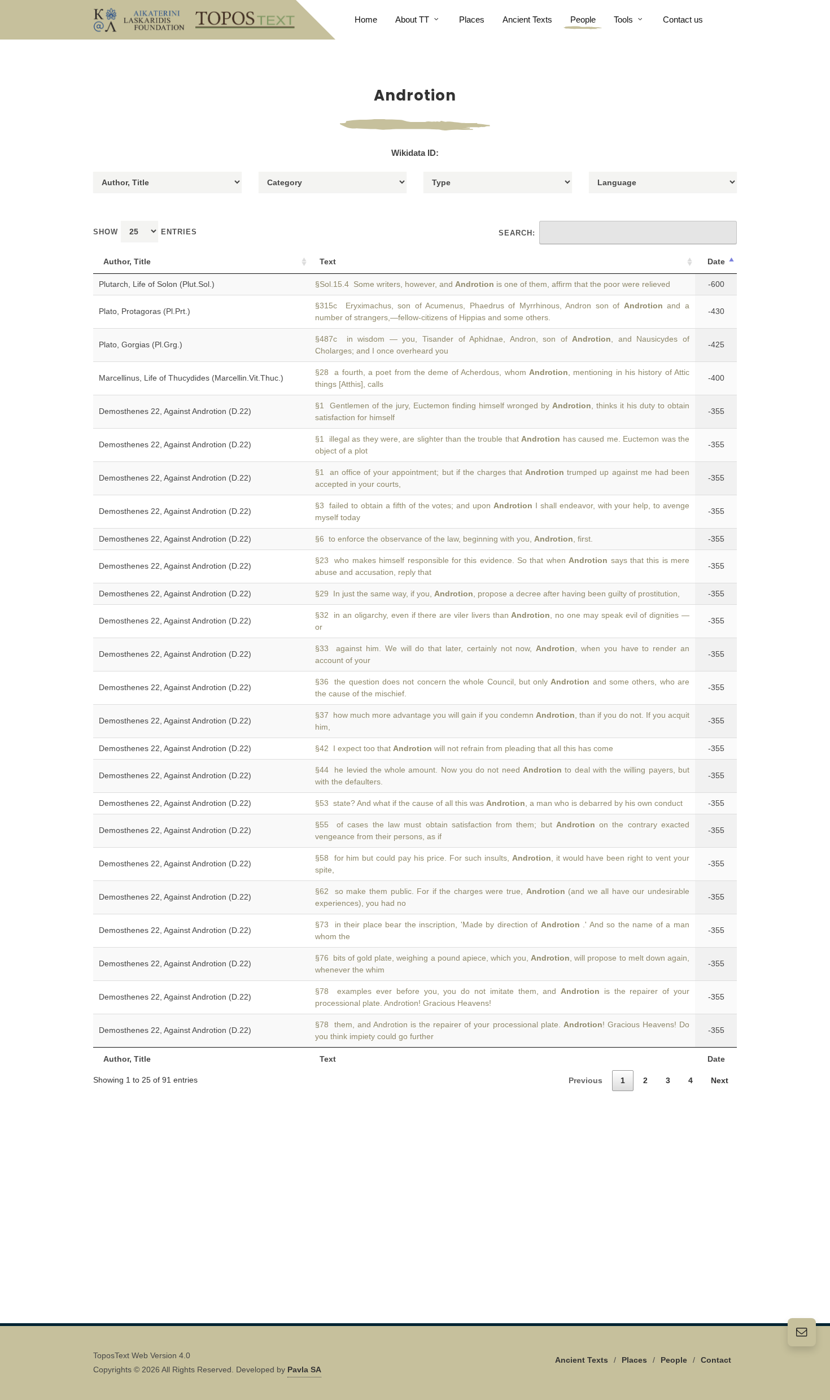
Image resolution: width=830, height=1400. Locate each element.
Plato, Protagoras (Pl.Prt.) (144, 311)
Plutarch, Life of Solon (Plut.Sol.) (157, 284)
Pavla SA (304, 1369)
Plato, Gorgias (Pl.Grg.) (140, 344)
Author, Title (127, 261)
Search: (517, 233)
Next (719, 1080)
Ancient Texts (581, 1359)
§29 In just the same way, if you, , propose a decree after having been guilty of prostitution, (497, 593)
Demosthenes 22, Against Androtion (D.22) (175, 411)
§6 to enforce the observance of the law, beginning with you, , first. (454, 538)
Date (716, 261)
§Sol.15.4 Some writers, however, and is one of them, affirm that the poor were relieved (492, 284)
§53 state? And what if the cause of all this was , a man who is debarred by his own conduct (499, 803)
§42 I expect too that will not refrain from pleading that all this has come (464, 748)
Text (328, 261)
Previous (585, 1080)
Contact (716, 1359)
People (674, 1359)
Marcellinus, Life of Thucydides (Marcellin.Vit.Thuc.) (191, 377)
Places (634, 1359)
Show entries (145, 232)
